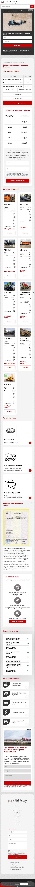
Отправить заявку (17, 783)
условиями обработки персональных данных (20, 51)
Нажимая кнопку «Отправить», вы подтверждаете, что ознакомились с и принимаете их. (17, 51)
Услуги (17, 814)
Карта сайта (18, 822)
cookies (17, 884)
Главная (5, 62)
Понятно (24, 884)
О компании (17, 806)
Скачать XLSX (18, 98)
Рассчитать (17, 45)
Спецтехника (17, 816)
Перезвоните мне (17, 622)
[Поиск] (32, 6)
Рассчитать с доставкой (17, 103)
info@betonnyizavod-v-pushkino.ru (17, 866)
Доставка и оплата (17, 810)
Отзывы (17, 820)
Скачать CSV (18, 94)
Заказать (9, 233)
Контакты (17, 824)
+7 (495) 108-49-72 (12, 1)
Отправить (17, 857)
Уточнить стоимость (17, 180)
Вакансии (17, 818)
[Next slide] (31, 503)
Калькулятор (17, 812)
